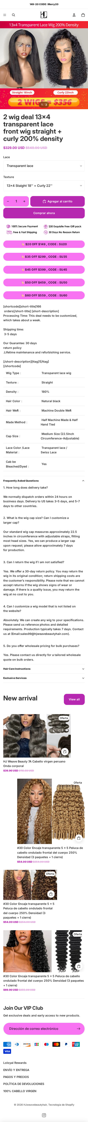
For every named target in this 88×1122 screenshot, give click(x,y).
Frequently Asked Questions (21, 480)
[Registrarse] (78, 1028)
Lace (6, 157)
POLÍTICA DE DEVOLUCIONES (23, 1084)
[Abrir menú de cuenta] (74, 14)
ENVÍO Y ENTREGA (16, 1070)
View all (74, 699)
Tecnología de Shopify (61, 1104)
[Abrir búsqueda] (13, 14)
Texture (8, 177)
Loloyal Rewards (15, 1062)
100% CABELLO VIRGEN (19, 1091)
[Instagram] (44, 1115)
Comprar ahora (44, 213)
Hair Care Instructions (16, 668)
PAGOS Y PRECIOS (16, 1077)
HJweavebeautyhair (35, 1104)
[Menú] (4, 15)
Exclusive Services (15, 678)
